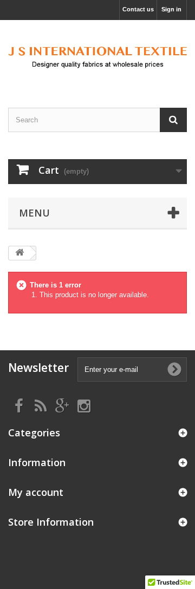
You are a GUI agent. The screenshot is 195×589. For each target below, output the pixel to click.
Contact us (138, 9)
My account (35, 492)
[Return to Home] (19, 253)
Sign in (171, 9)
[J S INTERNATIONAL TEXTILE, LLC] (97, 54)
